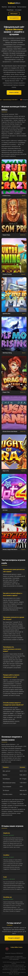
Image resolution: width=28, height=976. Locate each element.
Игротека (4, 7)
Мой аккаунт (14, 13)
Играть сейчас (14, 92)
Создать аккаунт (14, 938)
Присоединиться (14, 18)
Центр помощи (12, 7)
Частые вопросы (21, 7)
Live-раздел (18, 10)
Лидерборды (10, 10)
